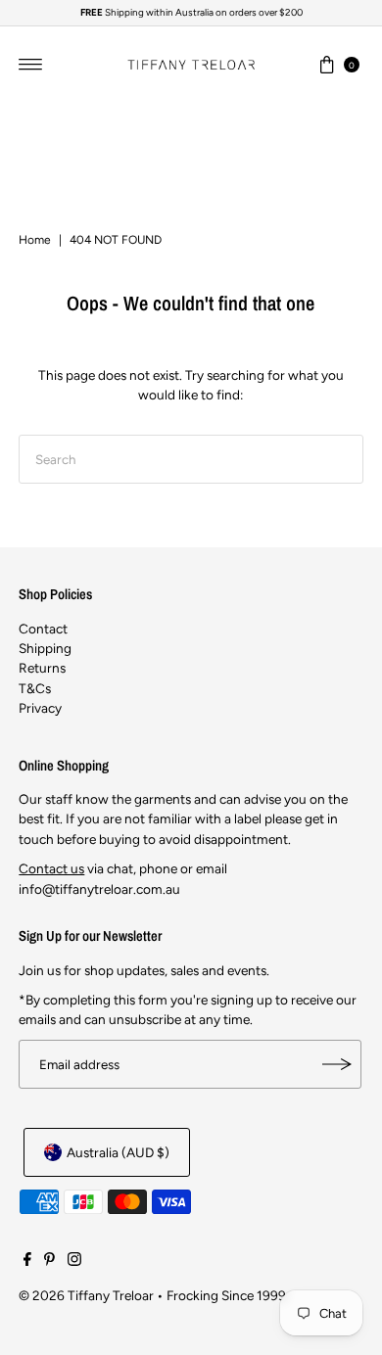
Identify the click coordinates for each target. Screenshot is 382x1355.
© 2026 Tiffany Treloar (86, 1295)
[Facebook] (27, 1261)
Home (35, 240)
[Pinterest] (49, 1261)
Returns (42, 668)
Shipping (45, 648)
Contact (43, 628)
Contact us (51, 868)
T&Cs (35, 688)
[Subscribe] (336, 1064)
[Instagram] (74, 1261)
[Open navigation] (31, 64)
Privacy (40, 708)
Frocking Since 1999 (226, 1295)
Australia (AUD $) (118, 1152)
